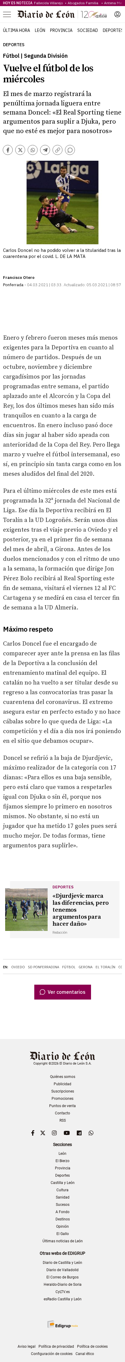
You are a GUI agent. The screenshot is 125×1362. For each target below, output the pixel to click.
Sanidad (62, 1197)
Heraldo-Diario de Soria (63, 1284)
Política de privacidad (56, 1346)
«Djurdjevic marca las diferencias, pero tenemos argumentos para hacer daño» (80, 910)
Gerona (86, 967)
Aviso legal (26, 1346)
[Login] (117, 14)
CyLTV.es (63, 1292)
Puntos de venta (62, 1106)
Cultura (62, 1190)
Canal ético (85, 1354)
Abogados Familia (84, 3)
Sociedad (87, 30)
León (40, 30)
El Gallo (62, 1234)
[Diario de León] (62, 14)
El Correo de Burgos (62, 1277)
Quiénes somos (62, 1077)
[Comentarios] (70, 150)
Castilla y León (63, 1183)
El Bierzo (62, 1161)
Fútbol (69, 967)
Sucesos (62, 1204)
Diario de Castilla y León (62, 1263)
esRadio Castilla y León (63, 1299)
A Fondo (62, 1212)
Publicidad (62, 1084)
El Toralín (105, 967)
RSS (62, 1120)
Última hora (16, 30)
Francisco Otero (19, 277)
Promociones (62, 1098)
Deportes (113, 30)
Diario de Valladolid (62, 1270)
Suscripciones (62, 1091)
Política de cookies (92, 1346)
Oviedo (18, 967)
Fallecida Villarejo (49, 3)
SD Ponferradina (43, 967)
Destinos (63, 1219)
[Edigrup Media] (62, 1324)
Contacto (62, 1113)
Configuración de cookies (52, 1354)
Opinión (62, 1226)
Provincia (61, 30)
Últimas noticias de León (62, 1241)
